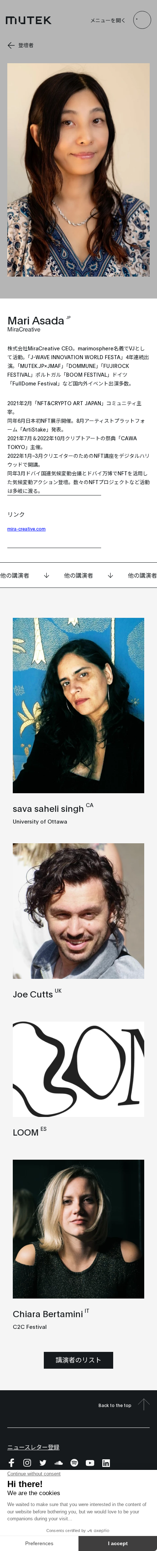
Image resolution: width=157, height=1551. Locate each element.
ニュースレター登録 (33, 1447)
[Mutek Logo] (29, 20)
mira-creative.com (26, 528)
